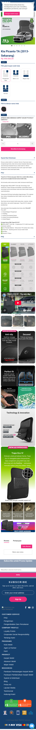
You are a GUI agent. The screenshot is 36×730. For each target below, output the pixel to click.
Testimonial (8, 691)
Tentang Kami (9, 638)
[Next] (33, 28)
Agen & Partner (10, 648)
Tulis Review (26, 546)
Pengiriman (8, 621)
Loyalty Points (9, 631)
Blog (5, 681)
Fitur (2, 173)
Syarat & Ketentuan (12, 678)
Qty (2, 140)
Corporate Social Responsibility (16, 634)
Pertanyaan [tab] (17, 541)
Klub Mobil (8, 645)
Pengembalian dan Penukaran (16, 624)
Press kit (7, 685)
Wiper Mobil (9, 665)
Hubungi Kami (9, 694)
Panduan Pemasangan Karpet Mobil (18, 672)
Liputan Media (9, 688)
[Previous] (3, 28)
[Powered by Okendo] (9, 547)
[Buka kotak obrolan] (31, 726)
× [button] (32, 4)
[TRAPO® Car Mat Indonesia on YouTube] (29, 607)
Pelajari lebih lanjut (11, 14)
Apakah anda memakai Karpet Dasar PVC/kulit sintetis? (17, 118)
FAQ (2, 236)
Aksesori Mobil (10, 661)
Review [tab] (6, 541)
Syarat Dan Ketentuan (8, 158)
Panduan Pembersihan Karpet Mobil (18, 675)
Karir (6, 651)
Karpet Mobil (9, 658)
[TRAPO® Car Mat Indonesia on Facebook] (25, 607)
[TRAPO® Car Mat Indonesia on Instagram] (32, 607)
